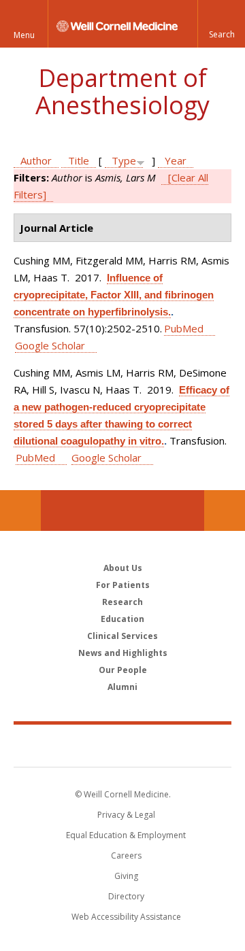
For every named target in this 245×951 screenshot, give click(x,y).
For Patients (123, 585)
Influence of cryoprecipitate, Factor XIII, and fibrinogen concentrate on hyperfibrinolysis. (114, 294)
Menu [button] (24, 35)
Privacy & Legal (126, 814)
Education (122, 619)
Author (36, 160)
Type (124, 160)
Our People (123, 670)
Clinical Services (122, 636)
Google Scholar (50, 345)
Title (78, 160)
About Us (122, 568)
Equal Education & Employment (126, 835)
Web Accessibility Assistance (126, 916)
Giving (126, 876)
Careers (126, 855)
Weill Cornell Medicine (122, 745)
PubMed (183, 328)
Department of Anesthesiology (122, 91)
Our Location (20, 510)
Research (122, 602)
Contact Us (224, 510)
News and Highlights (122, 653)
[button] (221, 24)
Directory (126, 896)
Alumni (122, 687)
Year (175, 160)
